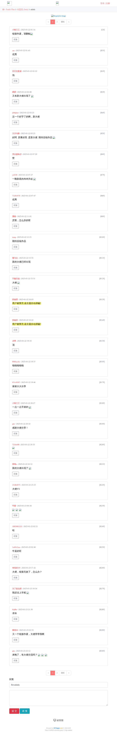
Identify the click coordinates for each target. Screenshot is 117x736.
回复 (16, 39)
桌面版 (59, 720)
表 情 (25, 711)
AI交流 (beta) (22, 9)
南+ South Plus (8, 9)
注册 (108, 3)
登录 (102, 3)
